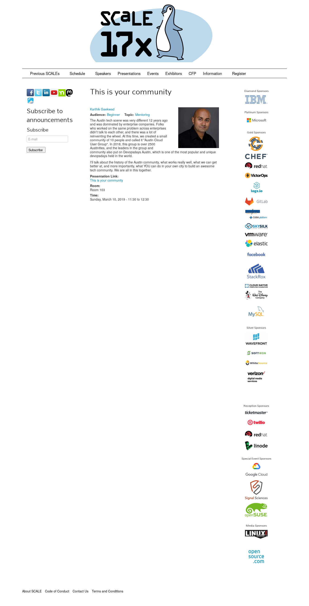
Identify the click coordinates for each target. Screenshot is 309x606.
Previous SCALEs (45, 73)
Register (239, 73)
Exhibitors (173, 73)
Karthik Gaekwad (102, 109)
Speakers (103, 73)
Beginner (113, 114)
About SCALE (32, 591)
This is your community (106, 180)
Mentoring (142, 114)
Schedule (78, 73)
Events (153, 73)
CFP (192, 73)
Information (213, 73)
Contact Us (80, 591)
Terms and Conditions (107, 591)
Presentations (129, 73)
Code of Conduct (57, 591)
